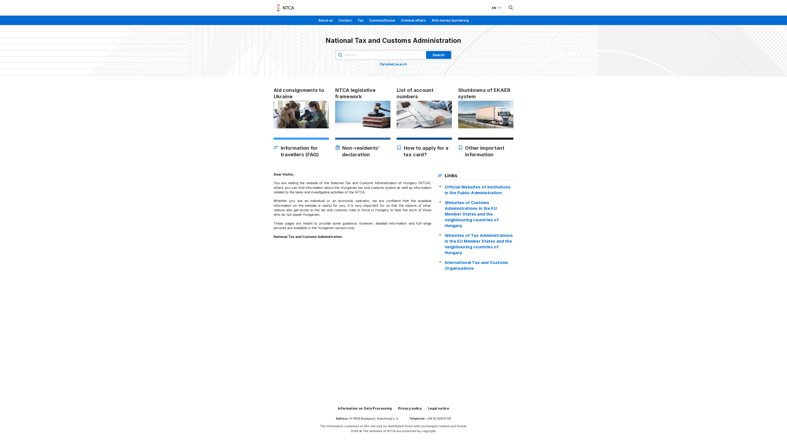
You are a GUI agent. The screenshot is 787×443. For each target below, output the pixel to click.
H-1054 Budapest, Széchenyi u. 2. (374, 418)
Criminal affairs (413, 20)
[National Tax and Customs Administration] (285, 8)
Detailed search (393, 64)
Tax (360, 20)
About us (325, 20)
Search (439, 55)
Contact (345, 20)
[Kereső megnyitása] (510, 7)
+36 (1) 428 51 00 (438, 418)
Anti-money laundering (450, 20)
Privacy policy (410, 408)
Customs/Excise (382, 20)
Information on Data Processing (365, 408)
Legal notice (438, 408)
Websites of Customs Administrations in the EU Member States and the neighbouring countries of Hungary (472, 214)
